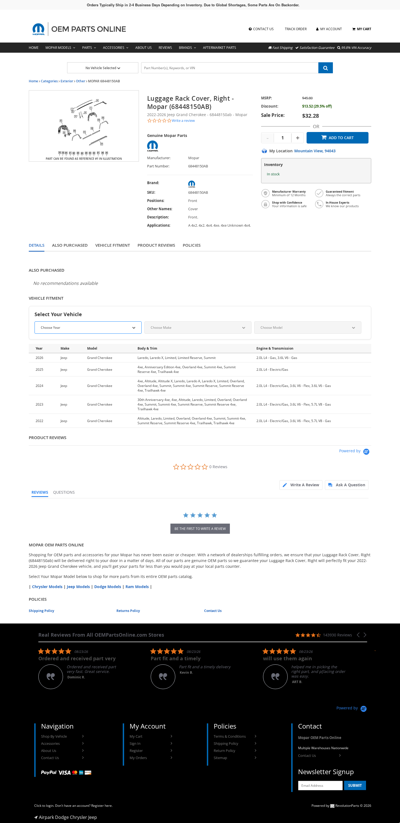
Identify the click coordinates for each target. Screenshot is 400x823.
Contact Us (213, 610)
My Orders (138, 757)
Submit (355, 785)
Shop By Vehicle (54, 736)
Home (34, 47)
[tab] (300, 485)
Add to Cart (341, 137)
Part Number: (158, 166)
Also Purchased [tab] (70, 245)
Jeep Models (78, 586)
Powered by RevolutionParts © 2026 (341, 805)
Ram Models (137, 586)
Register (136, 750)
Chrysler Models (47, 586)
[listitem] (79, 668)
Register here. (102, 805)
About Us (143, 47)
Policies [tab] (192, 245)
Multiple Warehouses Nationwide (323, 748)
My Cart (136, 736)
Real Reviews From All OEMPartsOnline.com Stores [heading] (101, 635)
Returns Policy (128, 610)
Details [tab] (36, 245)
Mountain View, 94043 (315, 151)
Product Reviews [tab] (156, 245)
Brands (185, 47)
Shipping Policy (41, 610)
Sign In (135, 743)
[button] (358, 635)
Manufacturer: (158, 158)
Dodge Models (107, 586)
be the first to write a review (200, 528)
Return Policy (224, 750)
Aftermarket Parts (219, 47)
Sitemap (220, 757)
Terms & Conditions (230, 736)
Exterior (67, 81)
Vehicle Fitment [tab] (112, 245)
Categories (49, 81)
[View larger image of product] (84, 126)
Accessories (113, 47)
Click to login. (44, 805)
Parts (87, 47)
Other (80, 81)
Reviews (165, 47)
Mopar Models (58, 47)
